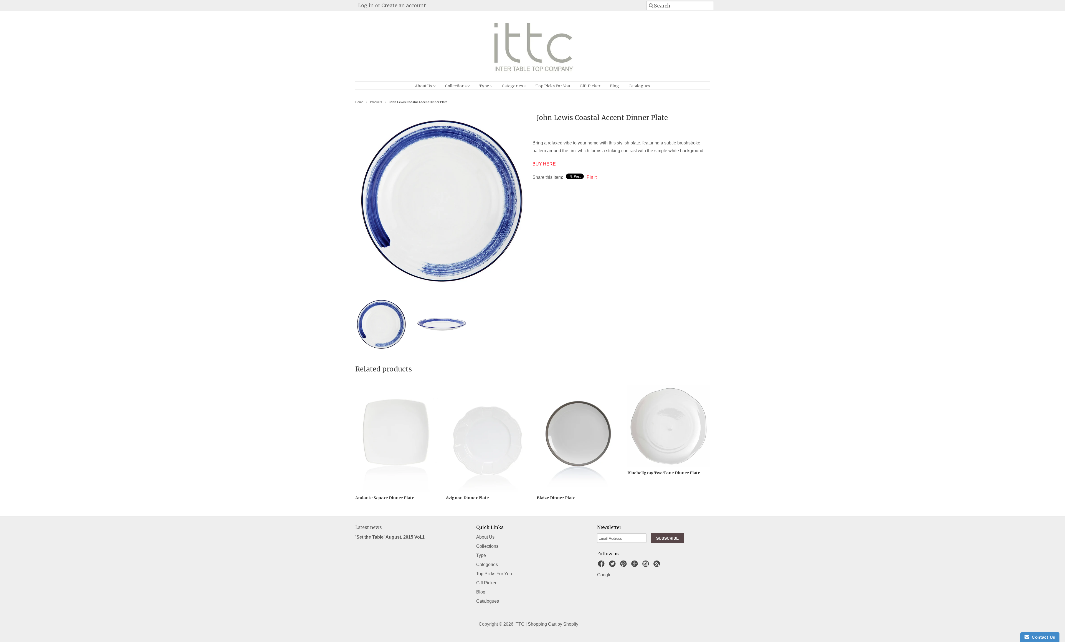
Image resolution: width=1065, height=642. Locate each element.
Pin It (592, 177)
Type (484, 85)
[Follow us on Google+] (635, 565)
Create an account (403, 5)
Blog (614, 85)
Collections (456, 85)
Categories (513, 85)
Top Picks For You (553, 85)
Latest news (368, 527)
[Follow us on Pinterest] (624, 565)
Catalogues (639, 85)
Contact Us (1042, 637)
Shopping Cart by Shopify (553, 624)
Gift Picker (590, 85)
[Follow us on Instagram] (646, 565)
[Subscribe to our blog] (657, 565)
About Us (424, 85)
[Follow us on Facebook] (602, 565)
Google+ (605, 574)
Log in (366, 5)
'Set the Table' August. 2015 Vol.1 (390, 537)
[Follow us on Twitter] (613, 565)
